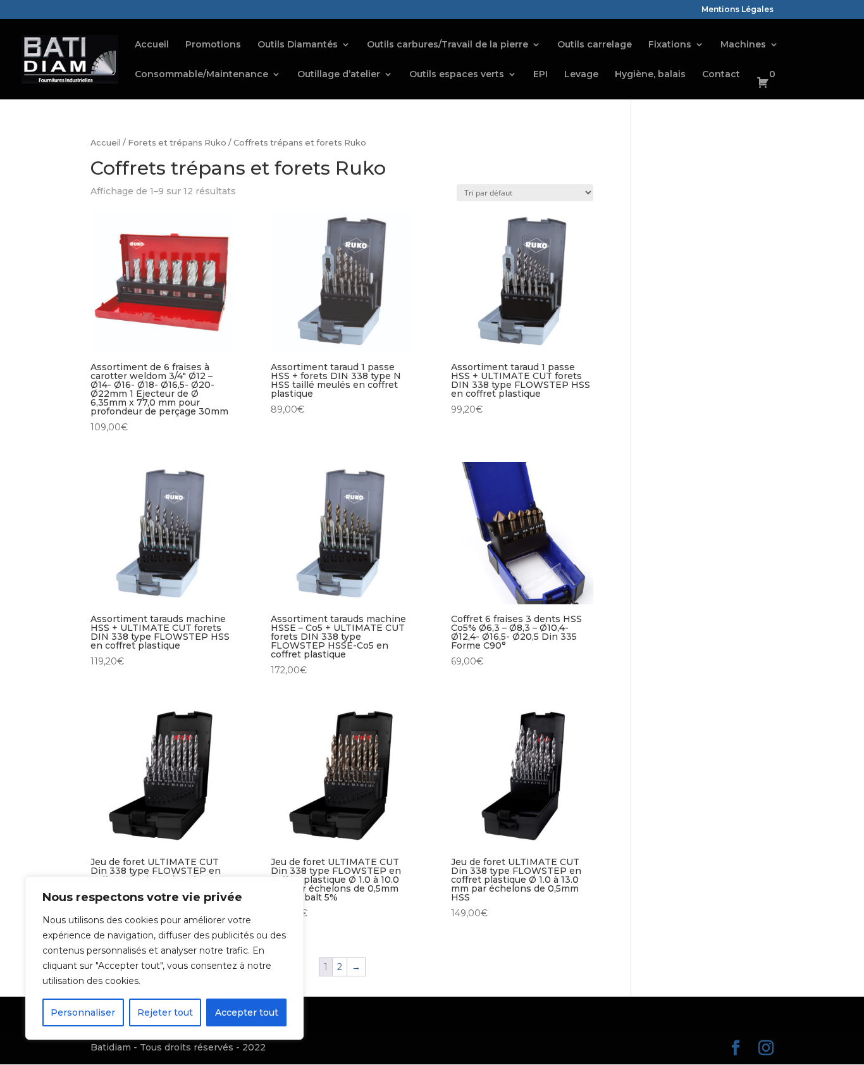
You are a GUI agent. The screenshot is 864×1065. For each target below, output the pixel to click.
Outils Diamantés (297, 45)
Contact (721, 75)
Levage (581, 75)
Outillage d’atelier (338, 75)
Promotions (213, 45)
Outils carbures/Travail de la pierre (447, 45)
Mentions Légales (737, 10)
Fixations (669, 45)
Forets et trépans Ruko (177, 142)
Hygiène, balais (650, 75)
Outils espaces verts (456, 75)
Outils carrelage (594, 45)
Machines (743, 45)
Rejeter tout (165, 1012)
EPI (540, 75)
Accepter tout (246, 1012)
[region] (164, 958)
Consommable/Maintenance (201, 75)
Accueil (152, 45)
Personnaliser (83, 1012)
